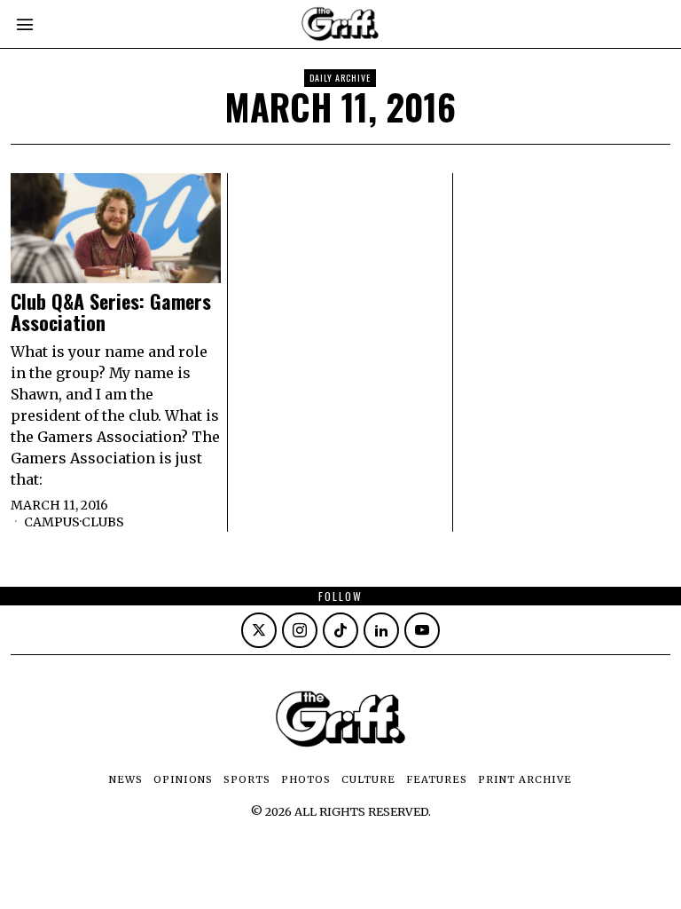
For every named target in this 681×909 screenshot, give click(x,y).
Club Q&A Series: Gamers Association (111, 311)
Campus (52, 522)
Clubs (103, 522)
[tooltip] (259, 630)
